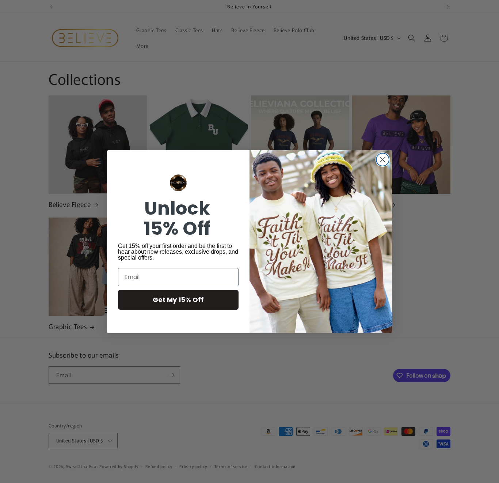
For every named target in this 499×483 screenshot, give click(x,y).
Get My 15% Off (178, 299)
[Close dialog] (382, 159)
